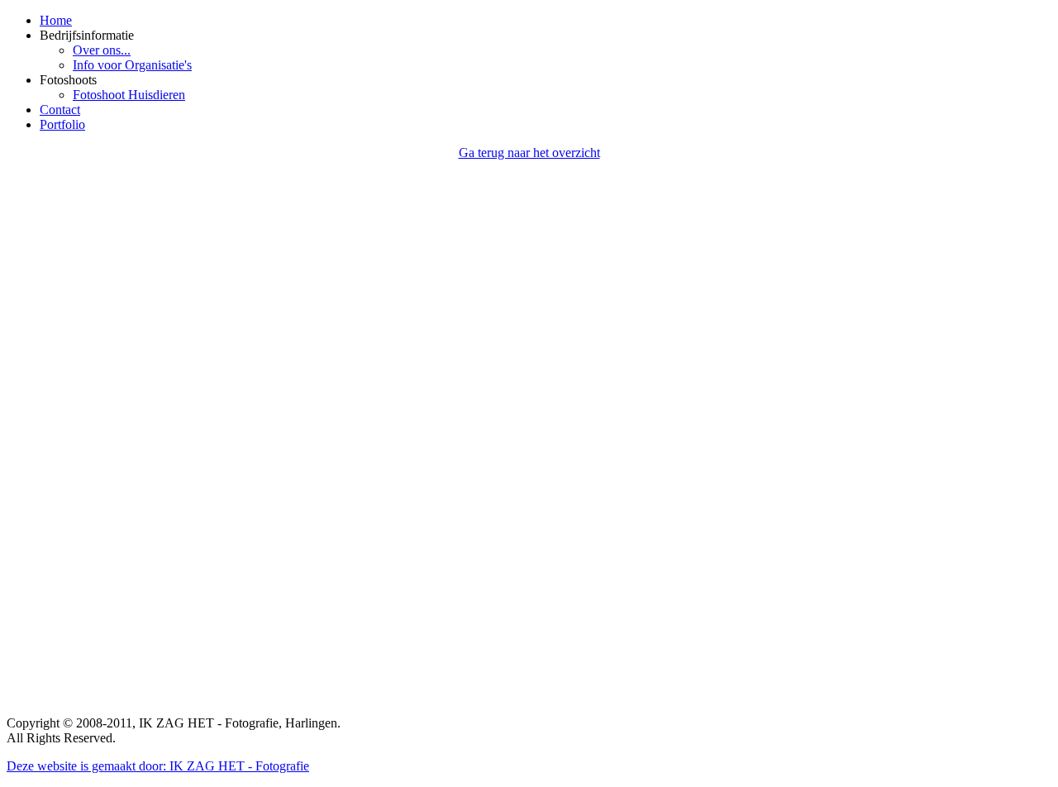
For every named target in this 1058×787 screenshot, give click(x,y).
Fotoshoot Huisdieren (129, 95)
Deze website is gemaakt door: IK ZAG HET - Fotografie (158, 766)
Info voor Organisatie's (132, 65)
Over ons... (102, 50)
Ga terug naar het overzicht (529, 152)
